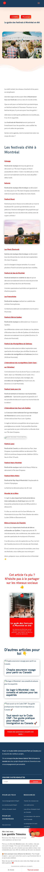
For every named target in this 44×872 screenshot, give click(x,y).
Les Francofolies (10, 297)
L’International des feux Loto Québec (17, 408)
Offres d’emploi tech (9, 809)
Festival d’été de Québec (13, 317)
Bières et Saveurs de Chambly (15, 523)
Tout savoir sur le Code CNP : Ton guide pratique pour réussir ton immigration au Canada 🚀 (21, 719)
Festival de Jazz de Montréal (14, 273)
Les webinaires (29, 805)
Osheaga (7, 161)
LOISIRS (14, 17)
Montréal (26, 17)
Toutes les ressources (31, 801)
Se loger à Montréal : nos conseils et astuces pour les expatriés (21, 692)
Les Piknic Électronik (11, 249)
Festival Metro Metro (11, 476)
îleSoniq (7, 183)
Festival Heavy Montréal (13, 463)
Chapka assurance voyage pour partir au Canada (21, 671)
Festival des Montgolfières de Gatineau (18, 344)
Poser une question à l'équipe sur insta (20, 733)
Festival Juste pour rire (12, 389)
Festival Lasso (9, 444)
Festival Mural (9, 199)
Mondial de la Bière (11, 493)
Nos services (6, 825)
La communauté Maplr (9, 805)
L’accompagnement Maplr (10, 801)
